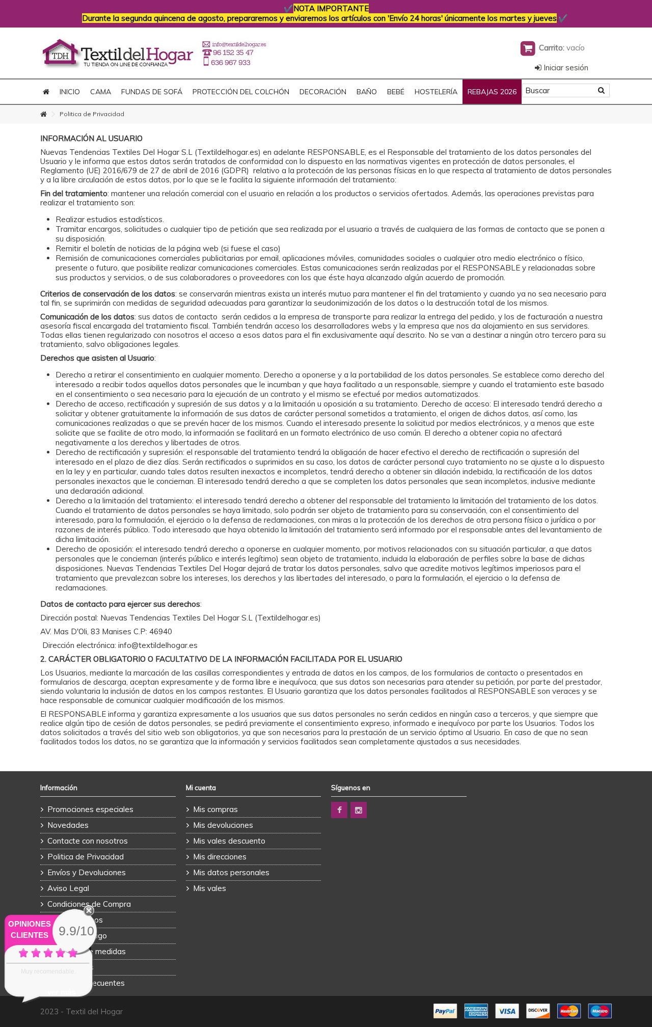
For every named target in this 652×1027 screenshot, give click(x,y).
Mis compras (215, 809)
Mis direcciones (220, 856)
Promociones (70, 967)
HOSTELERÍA (436, 91)
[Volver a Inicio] (43, 114)
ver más (61, 992)
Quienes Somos (75, 920)
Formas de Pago (77, 935)
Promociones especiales (90, 809)
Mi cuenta (201, 787)
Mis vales (209, 888)
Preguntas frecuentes (86, 983)
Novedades (68, 825)
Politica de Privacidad (85, 856)
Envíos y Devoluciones (86, 872)
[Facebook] (339, 810)
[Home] (46, 91)
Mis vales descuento (229, 841)
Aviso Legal (68, 888)
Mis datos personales (231, 872)
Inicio (70, 91)
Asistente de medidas (86, 951)
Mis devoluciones (223, 825)
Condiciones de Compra (89, 904)
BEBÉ (395, 91)
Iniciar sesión (564, 67)
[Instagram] (358, 810)
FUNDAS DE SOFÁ (151, 91)
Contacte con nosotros (87, 841)
